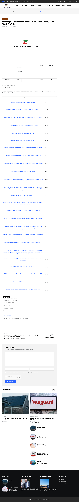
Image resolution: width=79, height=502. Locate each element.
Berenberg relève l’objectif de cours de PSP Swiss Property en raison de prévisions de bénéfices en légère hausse (14, 337)
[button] (53, 390)
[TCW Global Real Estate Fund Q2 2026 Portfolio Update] (33, 462)
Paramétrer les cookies (8, 308)
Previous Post (9, 333)
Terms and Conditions (64, 483)
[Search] (76, 5)
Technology (57, 5)
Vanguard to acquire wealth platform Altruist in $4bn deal (42, 437)
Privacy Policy (63, 481)
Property (40, 5)
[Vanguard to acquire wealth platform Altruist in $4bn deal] (33, 437)
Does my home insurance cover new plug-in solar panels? (42, 429)
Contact (62, 479)
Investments (33, 5)
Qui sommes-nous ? (7, 315)
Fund (22, 5)
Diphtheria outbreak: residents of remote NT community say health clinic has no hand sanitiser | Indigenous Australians (48, 489)
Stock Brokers (47, 5)
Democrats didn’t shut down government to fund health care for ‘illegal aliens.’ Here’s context (30, 489)
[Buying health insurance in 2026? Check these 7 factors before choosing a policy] (33, 445)
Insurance (27, 5)
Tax (52, 5)
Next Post (51, 334)
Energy (17, 5)
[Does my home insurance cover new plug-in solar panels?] (33, 428)
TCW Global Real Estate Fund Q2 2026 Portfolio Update (42, 463)
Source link (4, 326)
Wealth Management (66, 5)
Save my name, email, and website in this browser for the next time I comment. (22, 372)
